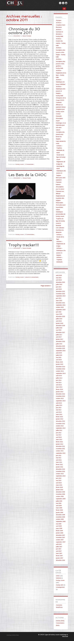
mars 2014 (59, 387)
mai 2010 (58, 480)
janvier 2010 (59, 489)
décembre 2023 (60, 282)
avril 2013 (59, 412)
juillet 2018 (59, 328)
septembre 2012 (60, 428)
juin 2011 (58, 455)
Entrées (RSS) (60, 620)
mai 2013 (58, 410)
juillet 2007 (59, 546)
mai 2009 (58, 503)
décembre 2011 (60, 446)
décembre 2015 (60, 346)
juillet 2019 (59, 318)
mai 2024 (58, 277)
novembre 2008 (60, 517)
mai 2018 (58, 330)
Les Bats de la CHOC (27, 175)
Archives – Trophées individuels (59, 260)
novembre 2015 (60, 348)
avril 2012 (59, 437)
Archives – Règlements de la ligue (60, 244)
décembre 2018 (60, 325)
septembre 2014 (60, 373)
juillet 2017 (59, 334)
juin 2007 (58, 549)
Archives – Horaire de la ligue (60, 237)
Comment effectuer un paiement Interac (61, 105)
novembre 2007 (60, 537)
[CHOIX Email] (66, 3)
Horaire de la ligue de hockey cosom (60, 157)
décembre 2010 (60, 469)
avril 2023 (59, 289)
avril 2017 (59, 337)
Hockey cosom (20, 164)
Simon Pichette (27, 36)
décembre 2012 (60, 421)
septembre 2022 (60, 296)
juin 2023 (58, 287)
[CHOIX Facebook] (60, 3)
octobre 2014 (60, 371)
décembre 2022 (60, 291)
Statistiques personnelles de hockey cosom (60, 214)
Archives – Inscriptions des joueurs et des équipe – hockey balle (60, 52)
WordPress (59, 607)
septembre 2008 (60, 521)
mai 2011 (58, 457)
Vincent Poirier (27, 178)
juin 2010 (58, 478)
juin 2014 (58, 380)
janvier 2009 (59, 512)
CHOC (58, 576)
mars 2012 (59, 439)
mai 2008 (58, 524)
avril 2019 (59, 321)
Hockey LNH (59, 585)
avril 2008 (59, 526)
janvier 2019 (59, 323)
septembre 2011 (60, 453)
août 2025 (59, 275)
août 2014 (59, 375)
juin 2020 (58, 312)
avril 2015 (59, 359)
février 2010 (59, 487)
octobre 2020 (60, 307)
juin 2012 (58, 432)
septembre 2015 (60, 350)
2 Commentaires (29, 234)
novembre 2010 (60, 471)
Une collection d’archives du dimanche (60, 230)
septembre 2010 (60, 476)
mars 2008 (59, 528)
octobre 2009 (60, 496)
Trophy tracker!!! (23, 245)
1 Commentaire (29, 164)
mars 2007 (59, 553)
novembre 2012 (60, 423)
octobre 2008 (60, 519)
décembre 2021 (60, 303)
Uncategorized (60, 587)
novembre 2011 (60, 448)
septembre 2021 (60, 305)
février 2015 (59, 362)
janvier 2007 (59, 558)
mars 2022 (59, 300)
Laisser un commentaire (31, 277)
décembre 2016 (60, 341)
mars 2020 (59, 314)
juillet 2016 (59, 344)
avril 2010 (59, 483)
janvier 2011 (59, 467)
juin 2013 (58, 407)
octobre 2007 (60, 539)
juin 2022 (58, 298)
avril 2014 (59, 385)
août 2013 (59, 403)
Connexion (59, 605)
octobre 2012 (60, 426)
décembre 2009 (60, 492)
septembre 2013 (60, 401)
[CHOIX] (14, 2)
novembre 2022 (60, 293)
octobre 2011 (60, 451)
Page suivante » (46, 286)
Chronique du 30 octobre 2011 (24, 31)
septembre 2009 (60, 498)
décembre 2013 (60, 394)
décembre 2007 (60, 535)
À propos (58, 20)
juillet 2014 (59, 378)
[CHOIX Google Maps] (63, 3)
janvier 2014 (59, 391)
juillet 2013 (59, 405)
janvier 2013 (59, 419)
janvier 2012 (59, 444)
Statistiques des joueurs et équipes (61, 173)
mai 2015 (58, 357)
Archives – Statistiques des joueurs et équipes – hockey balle (60, 91)
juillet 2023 (59, 284)
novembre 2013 (60, 396)
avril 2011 (59, 460)
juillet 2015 (59, 355)
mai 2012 (58, 435)
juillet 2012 (59, 430)
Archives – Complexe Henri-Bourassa (61, 25)
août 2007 (59, 544)
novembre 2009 (60, 494)
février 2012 (59, 441)
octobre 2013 (60, 398)
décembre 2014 (60, 366)
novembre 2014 (60, 369)
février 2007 (59, 555)
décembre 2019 (60, 316)
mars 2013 (59, 414)
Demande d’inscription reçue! (59, 118)
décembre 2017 (60, 332)
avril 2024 (59, 280)
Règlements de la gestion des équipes (60, 198)
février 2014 (59, 389)
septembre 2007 (60, 542)
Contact (58, 114)
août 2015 (59, 353)
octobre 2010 (60, 473)
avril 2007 (59, 551)
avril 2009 (59, 505)
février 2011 (59, 464)
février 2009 (59, 510)
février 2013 (59, 416)
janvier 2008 (59, 533)
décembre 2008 (60, 514)
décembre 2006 (60, 560)
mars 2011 (59, 462)
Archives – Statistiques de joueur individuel (60, 82)
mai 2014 (58, 382)
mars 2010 (59, 485)
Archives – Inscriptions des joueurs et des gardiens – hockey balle (60, 63)
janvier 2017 (59, 339)
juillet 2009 (59, 501)
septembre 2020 (60, 309)
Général (58, 578)
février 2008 (59, 530)
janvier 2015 (59, 364)
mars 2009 (59, 508)
